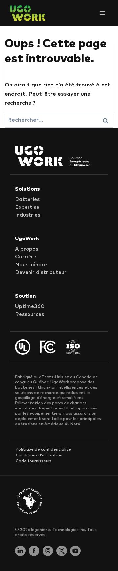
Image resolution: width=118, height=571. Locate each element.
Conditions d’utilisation (39, 455)
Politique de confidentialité (43, 450)
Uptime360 (30, 306)
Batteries (27, 199)
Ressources (29, 314)
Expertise (27, 207)
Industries (27, 215)
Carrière (25, 256)
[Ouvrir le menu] (102, 13)
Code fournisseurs (34, 461)
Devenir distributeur (41, 272)
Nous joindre (31, 264)
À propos (26, 249)
